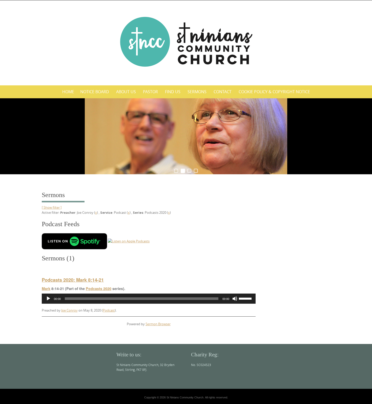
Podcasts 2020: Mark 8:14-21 (73, 280)
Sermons (197, 91)
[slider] (246, 298)
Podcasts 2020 (98, 288)
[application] (149, 299)
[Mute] (234, 298)
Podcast (109, 310)
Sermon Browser (158, 324)
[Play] (48, 298)
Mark (46, 288)
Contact (223, 91)
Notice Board (94, 91)
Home (68, 91)
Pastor (150, 91)
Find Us (172, 91)
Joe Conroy (69, 310)
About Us (126, 91)
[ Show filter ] (51, 207)
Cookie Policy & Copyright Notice (274, 91)
